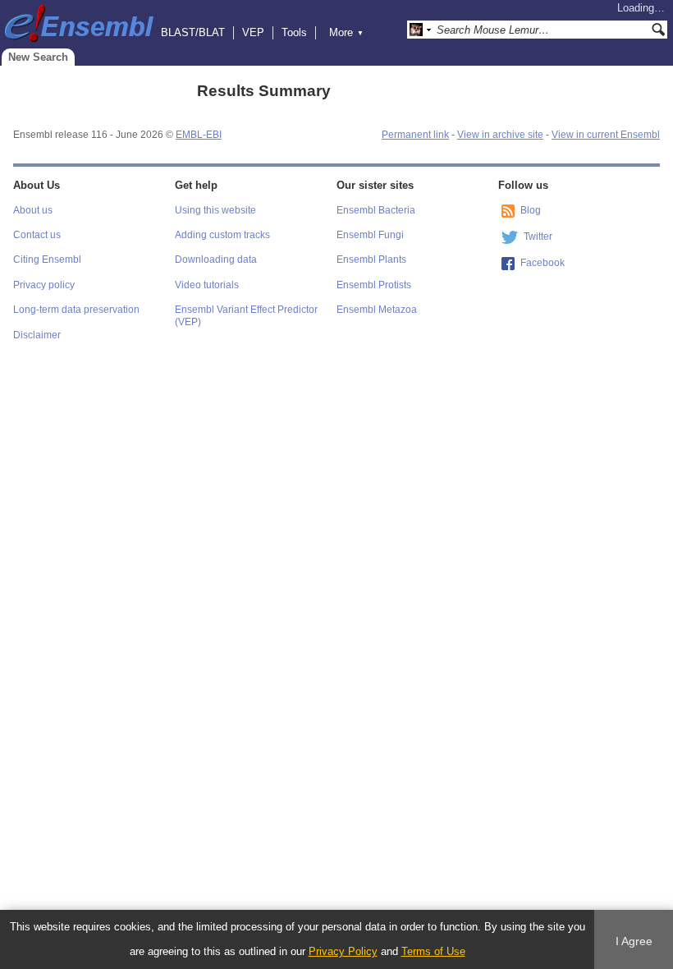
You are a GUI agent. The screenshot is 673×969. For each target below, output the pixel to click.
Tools (294, 32)
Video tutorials (207, 285)
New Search (38, 57)
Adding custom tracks (222, 235)
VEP (253, 32)
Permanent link (415, 135)
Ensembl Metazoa (376, 310)
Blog (530, 210)
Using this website (215, 210)
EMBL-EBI (199, 135)
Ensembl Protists (373, 285)
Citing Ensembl (47, 259)
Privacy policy (44, 285)
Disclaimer (37, 335)
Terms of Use (433, 951)
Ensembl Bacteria (375, 210)
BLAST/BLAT (193, 32)
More (346, 32)
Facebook (542, 263)
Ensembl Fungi (370, 235)
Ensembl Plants (371, 259)
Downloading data (216, 259)
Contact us (37, 235)
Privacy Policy (343, 951)
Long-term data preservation (76, 310)
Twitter (538, 236)
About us (33, 210)
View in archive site (500, 135)
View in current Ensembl (606, 135)
